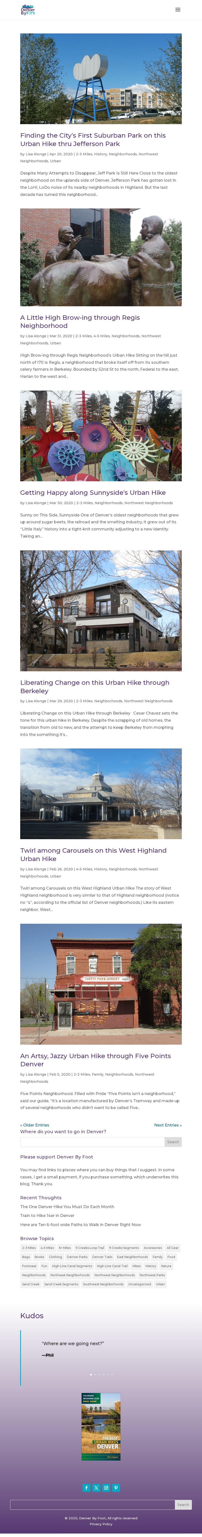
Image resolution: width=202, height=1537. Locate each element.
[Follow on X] (96, 1488)
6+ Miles (65, 1248)
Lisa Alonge (36, 154)
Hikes (137, 1266)
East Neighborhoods (132, 1257)
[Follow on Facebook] (86, 1488)
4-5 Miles (102, 336)
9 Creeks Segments (124, 1248)
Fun (44, 1266)
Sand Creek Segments (61, 1284)
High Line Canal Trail (112, 1266)
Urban (55, 161)
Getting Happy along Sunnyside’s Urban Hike (93, 493)
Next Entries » (168, 1125)
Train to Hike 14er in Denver (47, 1215)
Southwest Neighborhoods (103, 1284)
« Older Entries (34, 1125)
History (100, 154)
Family (97, 1074)
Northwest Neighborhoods (148, 503)
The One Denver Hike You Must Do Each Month (67, 1206)
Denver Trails (102, 1257)
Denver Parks (77, 1257)
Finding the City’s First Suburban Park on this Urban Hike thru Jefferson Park (93, 140)
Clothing (55, 1257)
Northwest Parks (152, 1275)
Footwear (29, 1266)
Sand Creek (30, 1284)
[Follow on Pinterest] (116, 1488)
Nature (166, 1266)
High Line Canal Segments (72, 1266)
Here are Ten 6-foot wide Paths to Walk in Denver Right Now (80, 1224)
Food (171, 1257)
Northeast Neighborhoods (70, 1275)
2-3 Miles (84, 154)
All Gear (173, 1248)
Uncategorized (139, 1284)
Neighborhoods (123, 154)
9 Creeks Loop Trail (90, 1248)
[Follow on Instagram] (106, 1488)
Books (39, 1257)
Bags (26, 1257)
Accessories (153, 1248)
